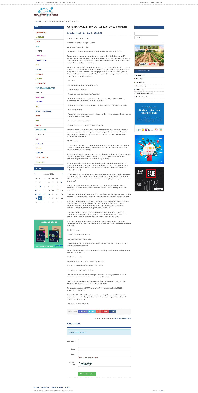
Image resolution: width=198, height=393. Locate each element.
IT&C (37, 107)
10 (36, 190)
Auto (38, 42)
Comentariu (71, 341)
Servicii (38, 21)
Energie (39, 79)
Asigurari (40, 37)
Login (152, 2)
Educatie (39, 74)
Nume (73, 349)
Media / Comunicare (44, 111)
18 (40, 194)
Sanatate (39, 144)
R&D (37, 139)
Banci (38, 46)
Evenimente (40, 83)
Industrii (39, 102)
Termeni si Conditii (51, 2)
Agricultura (41, 32)
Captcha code (72, 364)
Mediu (38, 116)
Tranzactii (40, 162)
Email (73, 354)
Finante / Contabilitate (45, 88)
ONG (37, 120)
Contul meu (144, 2)
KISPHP (162, 390)
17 (36, 194)
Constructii (41, 56)
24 (36, 198)
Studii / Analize (42, 157)
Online (38, 125)
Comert (39, 51)
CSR (37, 65)
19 (44, 194)
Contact (62, 2)
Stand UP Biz (71, 2)
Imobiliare (40, 97)
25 (40, 198)
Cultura (39, 69)
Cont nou (159, 2)
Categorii (38, 27)
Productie (40, 134)
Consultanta (41, 60)
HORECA (39, 93)
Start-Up (39, 153)
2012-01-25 (98, 33)
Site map (36, 387)
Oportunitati (41, 130)
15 (57, 190)
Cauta (138, 37)
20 (49, 194)
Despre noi (39, 2)
